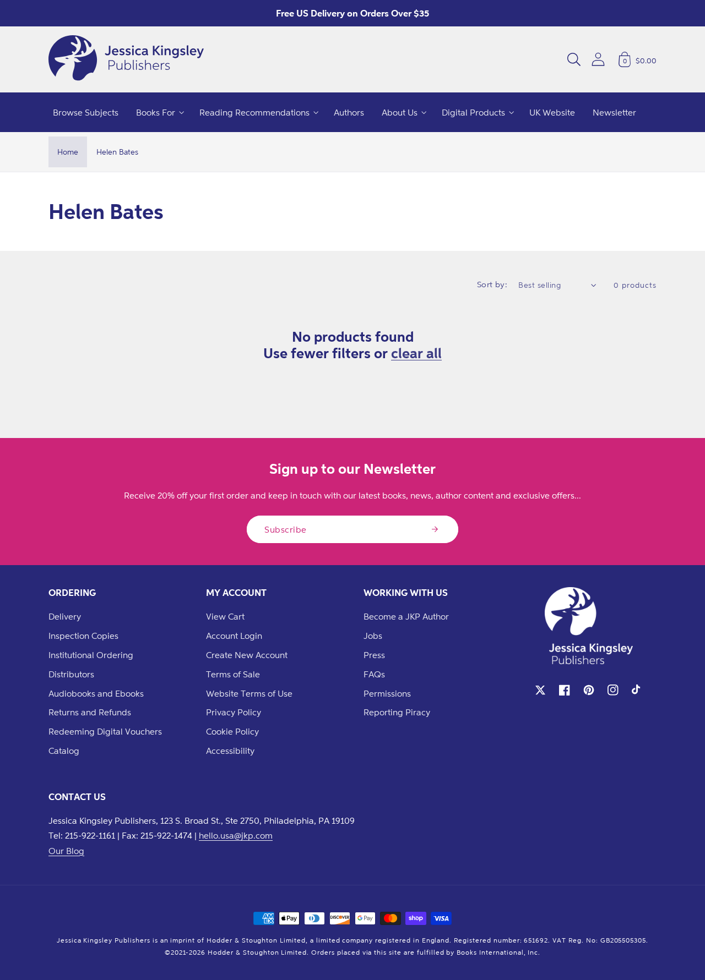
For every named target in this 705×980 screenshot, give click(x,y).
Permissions (387, 693)
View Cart (225, 616)
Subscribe (285, 529)
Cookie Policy (232, 731)
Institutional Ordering (90, 655)
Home (67, 151)
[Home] (126, 59)
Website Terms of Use (249, 693)
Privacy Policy (233, 712)
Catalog (63, 750)
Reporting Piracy (397, 712)
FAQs (374, 674)
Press (374, 655)
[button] (574, 59)
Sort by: (492, 284)
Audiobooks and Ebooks (96, 693)
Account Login (234, 635)
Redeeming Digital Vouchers (105, 731)
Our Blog (66, 851)
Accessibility (230, 750)
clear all (416, 352)
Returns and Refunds (89, 712)
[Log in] (598, 59)
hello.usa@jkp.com (236, 835)
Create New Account (247, 655)
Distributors (71, 674)
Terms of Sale (233, 674)
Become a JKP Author (406, 616)
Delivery (64, 616)
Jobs (373, 635)
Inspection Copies (83, 635)
